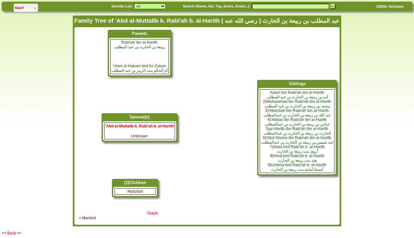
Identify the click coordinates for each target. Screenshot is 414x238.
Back (11, 233)
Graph (152, 213)
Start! (26, 7)
